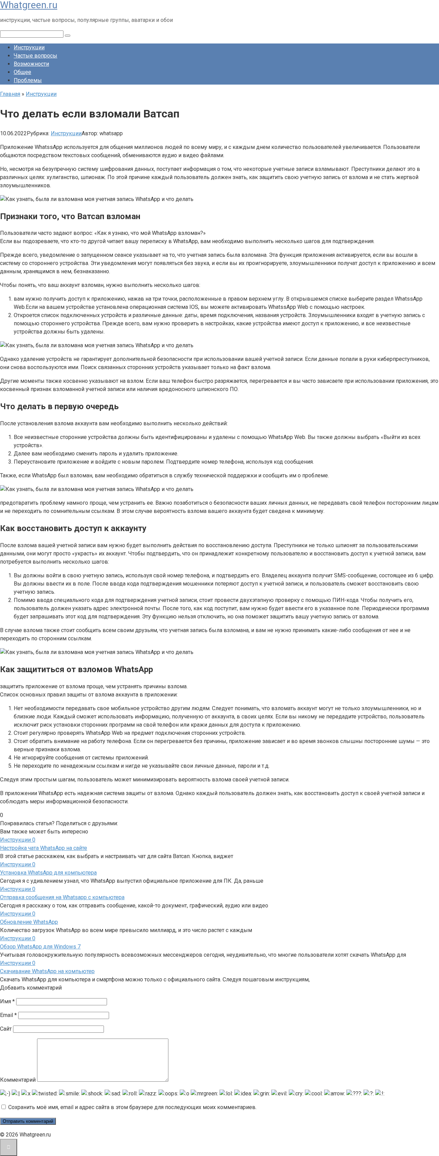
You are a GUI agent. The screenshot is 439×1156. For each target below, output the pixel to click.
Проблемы (28, 80)
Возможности (31, 64)
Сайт (6, 1029)
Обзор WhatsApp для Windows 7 (40, 946)
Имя (7, 1001)
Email (8, 1015)
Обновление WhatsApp (29, 922)
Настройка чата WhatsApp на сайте (43, 848)
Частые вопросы (35, 55)
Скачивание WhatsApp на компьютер (47, 971)
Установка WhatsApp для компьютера (48, 872)
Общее (22, 72)
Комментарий (18, 1080)
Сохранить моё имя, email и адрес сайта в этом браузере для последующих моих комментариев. (132, 1107)
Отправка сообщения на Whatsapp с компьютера (62, 897)
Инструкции (29, 47)
